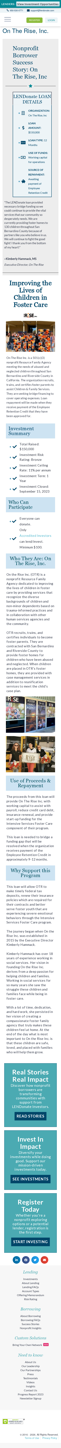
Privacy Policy (49, 1438)
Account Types (30, 1291)
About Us (30, 1362)
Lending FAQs (30, 1287)
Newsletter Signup (30, 1398)
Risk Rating (30, 1299)
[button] (16, 1260)
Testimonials (30, 1378)
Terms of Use (32, 1438)
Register (34, 20)
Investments (30, 1278)
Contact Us (30, 1390)
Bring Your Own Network (30, 1344)
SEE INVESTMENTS (30, 1179)
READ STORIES (30, 1116)
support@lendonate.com (42, 10)
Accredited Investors (35, 535)
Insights (30, 1386)
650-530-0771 (16, 10)
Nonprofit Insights (30, 1328)
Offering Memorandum (30, 1295)
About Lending (30, 1283)
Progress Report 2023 (30, 1394)
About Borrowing (30, 1315)
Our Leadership (31, 1366)
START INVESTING (30, 1241)
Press (30, 1374)
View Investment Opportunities (38, 4)
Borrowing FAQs (30, 1320)
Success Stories (30, 1324)
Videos (30, 1382)
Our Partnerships (30, 1370)
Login (51, 20)
